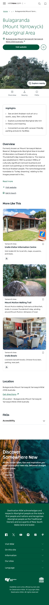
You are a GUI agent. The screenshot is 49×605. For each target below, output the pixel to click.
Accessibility (9, 421)
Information (11, 555)
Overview (12, 95)
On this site (10, 550)
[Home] (14, 3)
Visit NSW (9, 544)
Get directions (9, 394)
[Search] (39, 4)
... (12, 11)
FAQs (37, 95)
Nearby (24, 95)
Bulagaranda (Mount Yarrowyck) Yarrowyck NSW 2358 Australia (24, 40)
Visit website (21, 47)
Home (5, 11)
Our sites (9, 561)
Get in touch (10, 193)
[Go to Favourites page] (45, 3)
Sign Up (8, 475)
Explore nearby (38, 83)
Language (9, 568)
